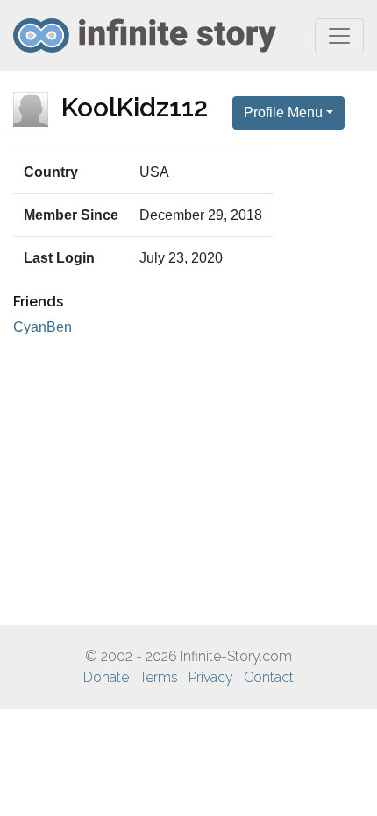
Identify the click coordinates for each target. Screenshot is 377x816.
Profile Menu (283, 112)
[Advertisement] (188, 481)
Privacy (210, 677)
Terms (158, 677)
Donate (106, 677)
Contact (269, 677)
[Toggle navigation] (339, 35)
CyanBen (42, 327)
